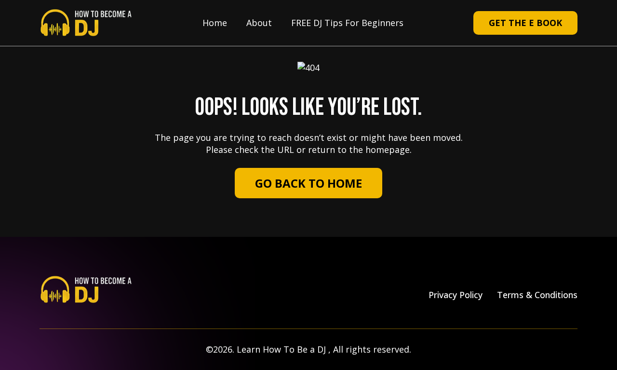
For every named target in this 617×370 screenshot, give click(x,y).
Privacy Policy (456, 295)
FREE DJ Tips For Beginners (347, 22)
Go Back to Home (308, 183)
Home (214, 22)
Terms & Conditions (537, 295)
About (259, 22)
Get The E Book (525, 22)
